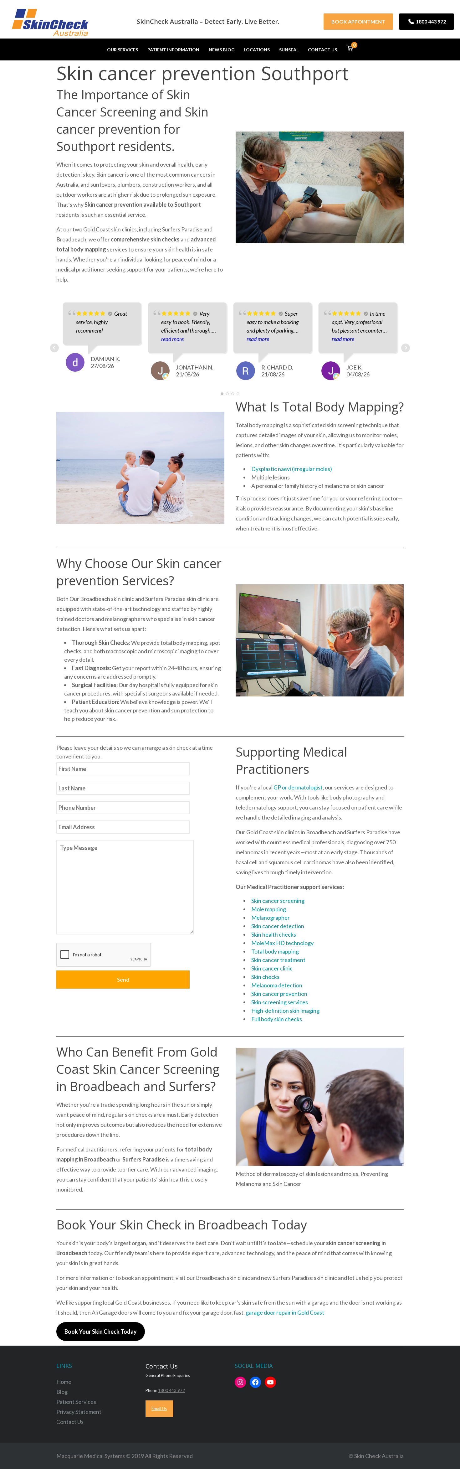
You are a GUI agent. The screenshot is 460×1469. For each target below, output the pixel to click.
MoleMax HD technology (282, 942)
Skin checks (265, 976)
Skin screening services (279, 1002)
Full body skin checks (276, 1019)
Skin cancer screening (277, 900)
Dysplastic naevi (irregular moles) (291, 468)
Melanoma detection (276, 985)
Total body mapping (275, 951)
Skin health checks (273, 934)
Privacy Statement (78, 1411)
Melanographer (270, 917)
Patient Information (173, 49)
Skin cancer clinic (272, 968)
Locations (257, 49)
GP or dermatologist (298, 787)
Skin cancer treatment (278, 959)
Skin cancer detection (277, 926)
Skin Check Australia (379, 1455)
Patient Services (76, 1401)
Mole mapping (268, 909)
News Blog (222, 49)
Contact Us (322, 49)
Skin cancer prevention (279, 993)
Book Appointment (358, 21)
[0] (349, 49)
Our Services (122, 49)
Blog (62, 1391)
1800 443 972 (430, 21)
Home (63, 1381)
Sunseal (289, 49)
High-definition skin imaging (285, 1010)
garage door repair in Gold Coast (285, 1312)
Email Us (159, 1408)
